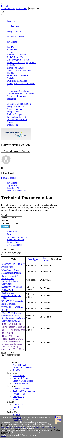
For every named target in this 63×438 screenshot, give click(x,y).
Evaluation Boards (15, 239)
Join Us (16, 370)
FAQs (15, 409)
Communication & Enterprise (20, 93)
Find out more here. (29, 435)
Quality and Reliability (17, 119)
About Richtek (8, 8)
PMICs (10, 73)
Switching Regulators (17, 81)
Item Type (33, 259)
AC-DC (11, 47)
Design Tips (12, 125)
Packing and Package (17, 117)
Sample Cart (18, 407)
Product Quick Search (23, 381)
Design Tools (13, 111)
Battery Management (16, 54)
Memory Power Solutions (19, 70)
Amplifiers (12, 49)
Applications (13, 26)
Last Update (45, 259)
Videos (10, 122)
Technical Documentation (19, 104)
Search (5, 226)
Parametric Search (15, 36)
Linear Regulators (15, 67)
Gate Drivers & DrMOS (18, 60)
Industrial (11, 99)
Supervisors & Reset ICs (18, 75)
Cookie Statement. (28, 429)
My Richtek (12, 42)
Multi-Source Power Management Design (11, 271)
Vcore (10, 86)
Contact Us (21, 8)
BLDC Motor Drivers (17, 57)
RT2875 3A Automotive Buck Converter (12, 302)
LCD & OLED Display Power (21, 62)
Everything (12, 231)
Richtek (4, 6)
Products (11, 21)
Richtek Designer (15, 114)
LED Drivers (13, 65)
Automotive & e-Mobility (19, 91)
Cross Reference (14, 109)
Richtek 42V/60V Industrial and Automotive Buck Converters (9, 280)
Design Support (14, 31)
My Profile (12, 185)
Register (12, 178)
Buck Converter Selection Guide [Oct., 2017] (11, 295)
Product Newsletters (16, 190)
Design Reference (15, 106)
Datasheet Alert (14, 188)
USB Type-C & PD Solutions (21, 83)
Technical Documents (17, 237)
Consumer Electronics (17, 96)
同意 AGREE (58, 419)
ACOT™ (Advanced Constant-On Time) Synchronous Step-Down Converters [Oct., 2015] (13, 317)
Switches (11, 78)
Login (4, 178)
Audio (10, 52)
